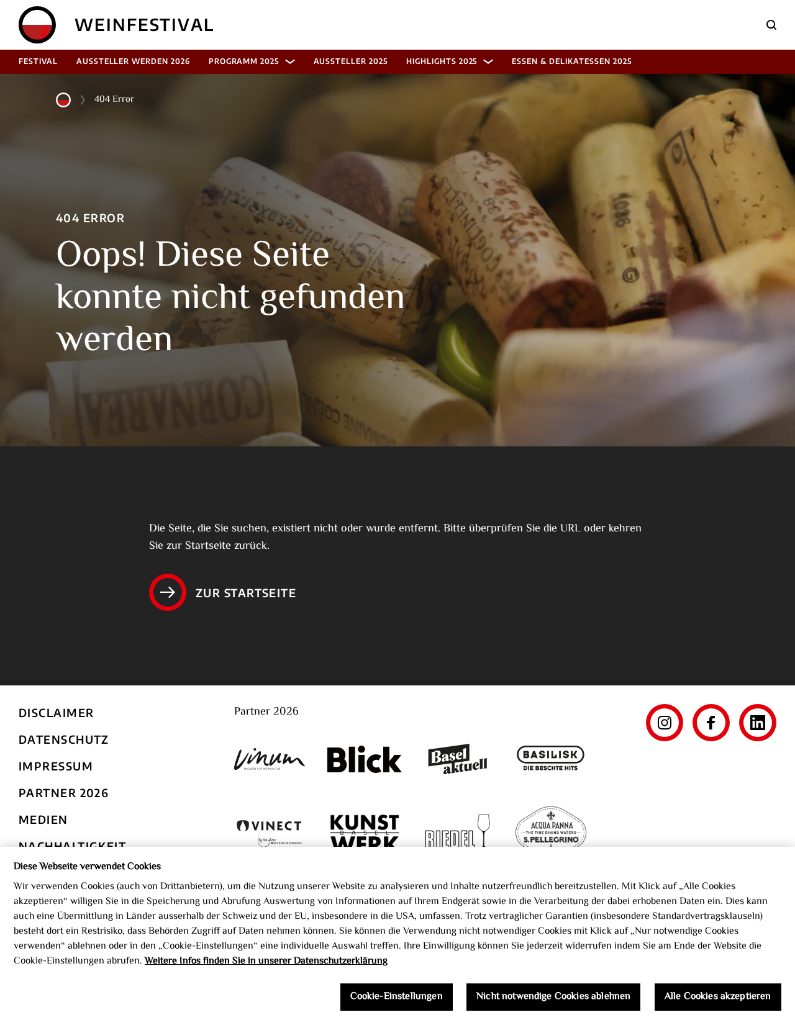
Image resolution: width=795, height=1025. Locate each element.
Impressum (56, 766)
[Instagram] (664, 722)
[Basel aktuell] (457, 759)
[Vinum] (271, 759)
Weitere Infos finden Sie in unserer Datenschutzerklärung (266, 961)
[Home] (37, 24)
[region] (397, 936)
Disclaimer (56, 712)
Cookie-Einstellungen (396, 997)
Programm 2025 (244, 61)
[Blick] (364, 759)
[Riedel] (457, 833)
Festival (38, 61)
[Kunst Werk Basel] (364, 833)
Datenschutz (64, 739)
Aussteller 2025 (351, 61)
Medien (43, 819)
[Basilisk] (551, 759)
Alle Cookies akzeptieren (718, 997)
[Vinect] (271, 833)
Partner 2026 (64, 792)
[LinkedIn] (757, 722)
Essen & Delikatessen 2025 (571, 61)
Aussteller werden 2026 (133, 61)
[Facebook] (711, 722)
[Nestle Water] (551, 834)
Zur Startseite (246, 592)
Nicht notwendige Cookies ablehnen (553, 997)
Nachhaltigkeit (72, 846)
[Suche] (771, 25)
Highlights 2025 (441, 61)
